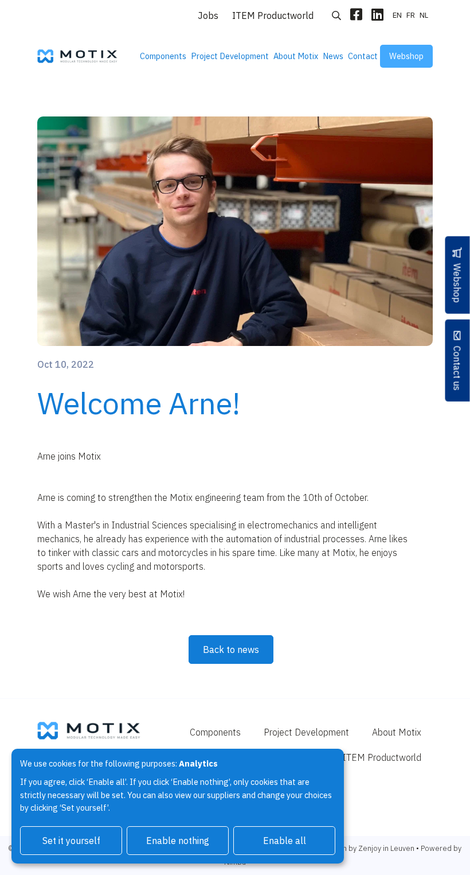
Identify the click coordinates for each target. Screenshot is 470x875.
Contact (363, 55)
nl (424, 15)
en (397, 15)
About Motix (295, 55)
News (333, 55)
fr (410, 15)
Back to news (231, 649)
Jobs (208, 15)
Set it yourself (71, 840)
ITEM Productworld (273, 15)
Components (163, 55)
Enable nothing (177, 840)
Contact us (457, 367)
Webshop (406, 55)
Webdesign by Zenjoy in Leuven (361, 848)
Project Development (230, 55)
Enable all (284, 840)
